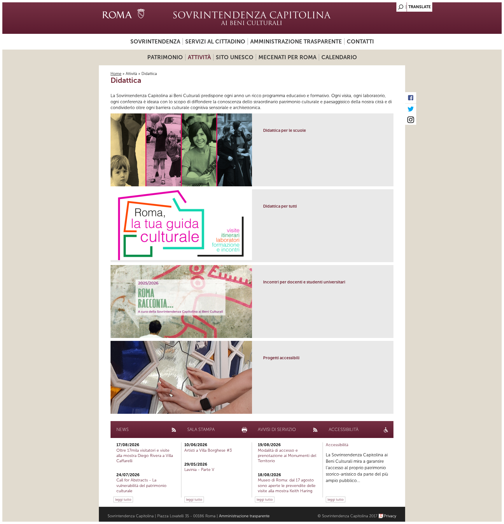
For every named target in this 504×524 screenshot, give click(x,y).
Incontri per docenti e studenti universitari (304, 282)
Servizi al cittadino (215, 41)
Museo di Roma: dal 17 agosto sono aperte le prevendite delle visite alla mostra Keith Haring (287, 485)
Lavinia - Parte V (199, 469)
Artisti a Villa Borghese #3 (208, 450)
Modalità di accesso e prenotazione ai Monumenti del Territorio (287, 455)
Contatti (360, 41)
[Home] (252, 18)
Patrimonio (165, 57)
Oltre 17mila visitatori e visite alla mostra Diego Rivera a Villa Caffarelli (144, 455)
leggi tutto (123, 499)
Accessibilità (337, 444)
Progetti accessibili (281, 357)
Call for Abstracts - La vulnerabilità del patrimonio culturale (141, 485)
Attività (199, 57)
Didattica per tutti (280, 206)
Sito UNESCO (234, 57)
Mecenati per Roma (287, 57)
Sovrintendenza (155, 41)
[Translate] (386, 5)
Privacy (390, 516)
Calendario (339, 57)
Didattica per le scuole (284, 130)
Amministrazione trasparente (296, 41)
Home (116, 73)
